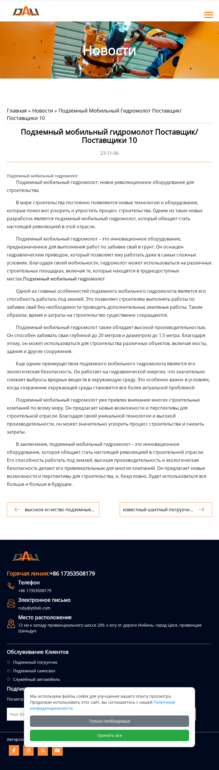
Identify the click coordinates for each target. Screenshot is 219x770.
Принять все (109, 735)
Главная (17, 110)
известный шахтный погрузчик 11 (157, 509)
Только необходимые (109, 721)
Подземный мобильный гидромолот (64, 279)
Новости (42, 110)
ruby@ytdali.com (34, 608)
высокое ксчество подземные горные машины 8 (58, 509)
